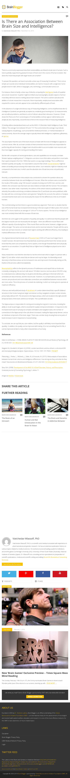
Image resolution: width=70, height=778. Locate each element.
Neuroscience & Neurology (10, 16)
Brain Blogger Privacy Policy (11, 737)
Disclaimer (5, 734)
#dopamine (51, 760)
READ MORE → (52, 683)
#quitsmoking (14, 760)
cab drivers (31, 290)
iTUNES (40, 581)
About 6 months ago (7, 767)
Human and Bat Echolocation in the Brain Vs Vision (33, 423)
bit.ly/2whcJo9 (44, 758)
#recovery (30, 762)
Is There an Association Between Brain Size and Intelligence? (32, 24)
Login (3, 744)
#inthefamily (6, 762)
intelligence (49, 92)
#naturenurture (22, 762)
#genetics (13, 762)
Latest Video (7, 587)
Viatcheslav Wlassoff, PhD (12, 31)
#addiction (52, 758)
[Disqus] (35, 459)
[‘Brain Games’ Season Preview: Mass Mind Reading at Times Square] (35, 606)
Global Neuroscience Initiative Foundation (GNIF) (50, 774)
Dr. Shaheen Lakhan (21, 713)
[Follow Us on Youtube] (60, 574)
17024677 (54, 351)
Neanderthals (34, 238)
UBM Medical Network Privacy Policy (14, 741)
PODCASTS (8, 581)
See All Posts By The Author (12, 564)
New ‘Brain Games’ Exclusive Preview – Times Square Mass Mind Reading (35, 674)
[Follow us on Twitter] (9, 574)
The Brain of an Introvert (8, 419)
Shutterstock (19, 376)
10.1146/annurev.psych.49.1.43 (22, 343)
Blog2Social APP (33, 767)
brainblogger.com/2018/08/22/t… (44, 762)
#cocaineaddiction (31, 760)
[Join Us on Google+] (26, 574)
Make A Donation (35, 697)
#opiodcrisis (6, 760)
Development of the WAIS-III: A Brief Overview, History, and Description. (38, 368)
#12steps (22, 760)
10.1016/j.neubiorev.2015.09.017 (56, 362)
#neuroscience (43, 760)
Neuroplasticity (7, 268)
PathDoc (11, 376)
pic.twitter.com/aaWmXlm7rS (11, 764)
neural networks (53, 164)
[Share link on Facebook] (43, 574)
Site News (7, 629)
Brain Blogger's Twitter (21, 767)
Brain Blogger (22, 774)
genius (6, 136)
